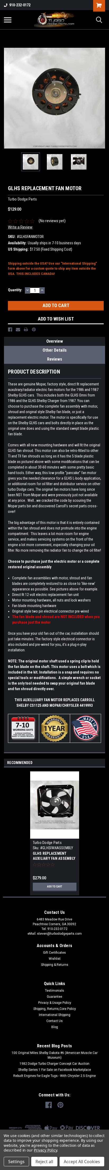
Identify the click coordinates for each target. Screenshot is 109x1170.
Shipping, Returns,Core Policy (54, 1009)
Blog (54, 1027)
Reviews (54, 359)
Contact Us (54, 1021)
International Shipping (54, 1015)
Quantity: (15, 290)
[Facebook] (10, 329)
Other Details (55, 350)
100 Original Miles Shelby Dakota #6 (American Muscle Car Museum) (55, 1055)
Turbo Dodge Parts (47, 843)
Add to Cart (54, 886)
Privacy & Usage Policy (54, 1003)
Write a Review (20, 227)
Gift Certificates (54, 952)
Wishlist (55, 959)
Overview (54, 341)
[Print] (26, 329)
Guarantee (54, 997)
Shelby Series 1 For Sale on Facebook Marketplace (54, 1070)
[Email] (18, 329)
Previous (8, 98)
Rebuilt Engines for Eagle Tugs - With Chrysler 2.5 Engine (54, 1076)
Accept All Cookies (82, 1161)
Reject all (44, 1161)
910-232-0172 (19, 5)
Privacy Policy (45, 1150)
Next (101, 98)
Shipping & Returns (54, 965)
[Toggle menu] (7, 19)
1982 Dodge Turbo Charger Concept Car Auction (54, 1064)
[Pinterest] (34, 329)
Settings (16, 1161)
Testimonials (54, 990)
